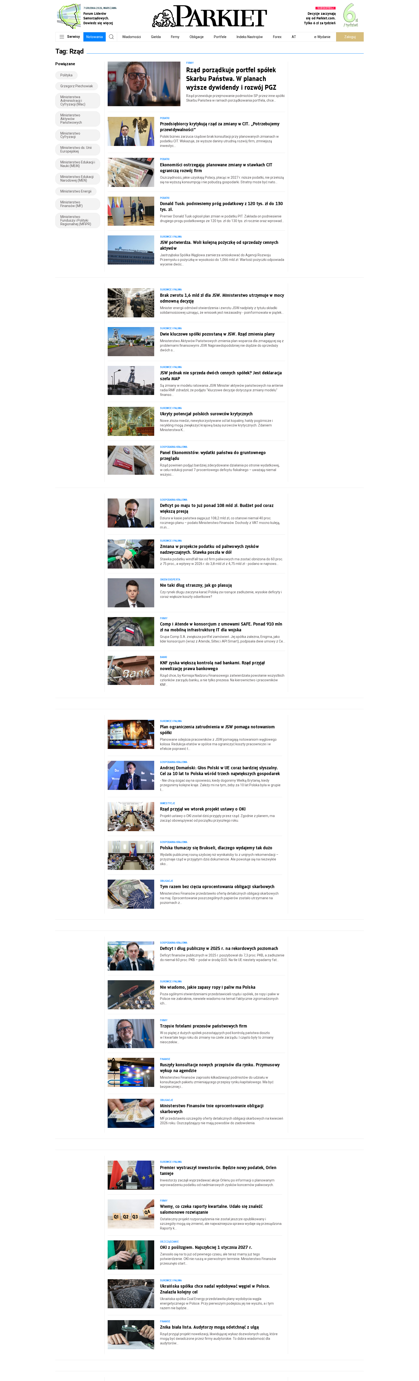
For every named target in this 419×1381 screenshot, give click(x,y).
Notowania (94, 37)
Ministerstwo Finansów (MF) (71, 204)
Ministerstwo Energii (75, 191)
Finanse (165, 1059)
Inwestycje (167, 803)
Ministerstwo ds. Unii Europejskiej (76, 149)
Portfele (220, 37)
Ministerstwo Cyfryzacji (70, 135)
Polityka (66, 75)
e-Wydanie (322, 37)
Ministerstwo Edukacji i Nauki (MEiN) (77, 164)
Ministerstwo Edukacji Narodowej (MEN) (77, 178)
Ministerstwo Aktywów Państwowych (71, 118)
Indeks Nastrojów (250, 37)
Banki (163, 657)
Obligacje (197, 37)
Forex (277, 37)
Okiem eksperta (170, 579)
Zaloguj (350, 37)
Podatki (164, 118)
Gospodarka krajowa (173, 447)
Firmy (175, 37)
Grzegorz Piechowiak (76, 86)
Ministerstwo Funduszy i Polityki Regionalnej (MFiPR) (75, 220)
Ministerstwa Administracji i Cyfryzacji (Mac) (72, 100)
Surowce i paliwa (171, 236)
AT (294, 37)
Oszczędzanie (169, 1241)
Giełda (156, 37)
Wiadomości (131, 37)
